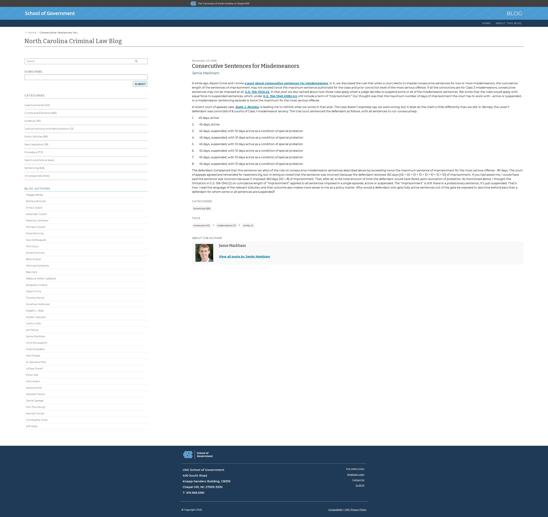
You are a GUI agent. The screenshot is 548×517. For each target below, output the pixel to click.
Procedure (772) (34, 152)
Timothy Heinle (35, 297)
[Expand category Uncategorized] (145, 176)
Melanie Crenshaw (37, 220)
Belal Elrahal (33, 259)
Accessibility (335, 509)
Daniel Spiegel (35, 400)
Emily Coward (34, 207)
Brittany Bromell (36, 201)
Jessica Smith (34, 387)
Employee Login (355, 474)
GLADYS (360, 485)
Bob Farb (31, 272)
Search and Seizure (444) (39, 160)
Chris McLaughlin (36, 342)
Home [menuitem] (486, 23)
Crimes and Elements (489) (41, 113)
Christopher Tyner (37, 420)
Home (32, 32)
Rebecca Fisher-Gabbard (41, 278)
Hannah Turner (35, 413)
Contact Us (358, 480)
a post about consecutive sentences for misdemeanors (286, 83)
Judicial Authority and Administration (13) (49, 128)
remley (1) (248, 225)
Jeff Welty (31, 426)
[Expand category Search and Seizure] (145, 160)
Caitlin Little (33, 323)
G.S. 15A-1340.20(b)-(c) (280, 96)
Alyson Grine (33, 291)
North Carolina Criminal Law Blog (73, 41)
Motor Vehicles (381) (36, 136)
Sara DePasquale (36, 240)
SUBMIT (140, 84)
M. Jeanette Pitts (36, 362)
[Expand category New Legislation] (145, 144)
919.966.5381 (195, 492)
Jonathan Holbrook (38, 304)
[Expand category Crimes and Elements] (145, 113)
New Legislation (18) (36, 144)
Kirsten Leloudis (35, 317)
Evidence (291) (33, 121)
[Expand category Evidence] (145, 121)
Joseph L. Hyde (35, 310)
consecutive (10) (201, 225)
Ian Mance (32, 330)
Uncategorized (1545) (37, 176)
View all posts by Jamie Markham (244, 256)
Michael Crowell (35, 227)
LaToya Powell (34, 368)
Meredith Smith (35, 394)
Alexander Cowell (36, 214)
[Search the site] (135, 61)
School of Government (50, 13)
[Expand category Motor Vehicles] (145, 137)
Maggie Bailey (34, 195)
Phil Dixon (32, 246)
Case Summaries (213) (37, 105)
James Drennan (35, 253)
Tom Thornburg (35, 407)
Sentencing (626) (201, 208)
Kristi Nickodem (35, 349)
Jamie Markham (205, 73)
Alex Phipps (33, 355)
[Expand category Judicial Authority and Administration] (145, 129)
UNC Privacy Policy (355, 509)
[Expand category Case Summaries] (145, 105)
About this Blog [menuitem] (509, 23)
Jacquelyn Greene (36, 285)
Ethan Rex (32, 375)
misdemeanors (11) (226, 225)
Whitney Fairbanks (37, 265)
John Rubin (33, 381)
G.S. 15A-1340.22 (257, 92)
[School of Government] (198, 454)
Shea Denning (35, 233)
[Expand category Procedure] (145, 152)
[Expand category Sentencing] (145, 168)
